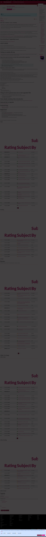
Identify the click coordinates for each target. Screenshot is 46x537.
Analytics (8, 533)
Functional (19, 533)
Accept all (43, 535)
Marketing (13, 533)
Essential (3, 533)
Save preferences (39, 535)
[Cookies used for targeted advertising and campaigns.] (15, 533)
